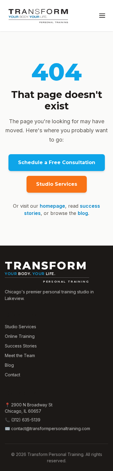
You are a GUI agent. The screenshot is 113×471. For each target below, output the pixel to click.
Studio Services (56, 184)
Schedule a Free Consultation (56, 162)
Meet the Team (20, 355)
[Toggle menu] (102, 16)
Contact (12, 374)
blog (83, 213)
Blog (9, 365)
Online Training (20, 336)
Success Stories (21, 345)
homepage (52, 206)
